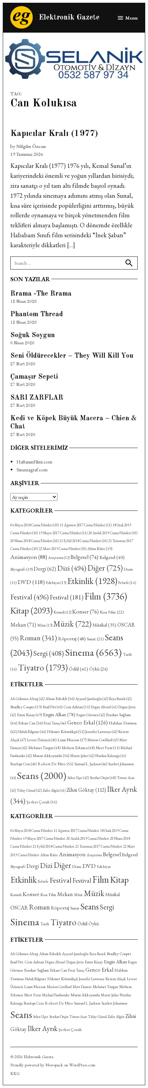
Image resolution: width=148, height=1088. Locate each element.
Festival (29, 597)
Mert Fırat (107, 748)
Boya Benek (120, 698)
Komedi (62, 612)
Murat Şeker (82, 755)
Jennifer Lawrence (101, 731)
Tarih (44, 924)
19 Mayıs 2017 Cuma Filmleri (63, 532)
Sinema (93, 652)
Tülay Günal (29, 790)
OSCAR (19, 907)
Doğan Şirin (75, 962)
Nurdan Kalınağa (110, 755)
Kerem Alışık (116, 978)
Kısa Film (112, 612)
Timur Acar (78, 1016)
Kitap (31, 610)
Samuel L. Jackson (90, 763)
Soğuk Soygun (32, 335)
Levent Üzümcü (41, 739)
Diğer (105, 568)
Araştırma (59, 557)
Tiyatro (43, 667)
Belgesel (84, 557)
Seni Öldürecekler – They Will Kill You (71, 356)
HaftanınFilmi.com (34, 461)
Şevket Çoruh (42, 802)
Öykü (98, 669)
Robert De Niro (55, 764)
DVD (31, 582)
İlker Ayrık (42, 1028)
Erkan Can (30, 723)
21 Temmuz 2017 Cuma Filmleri (98, 846)
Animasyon (28, 557)
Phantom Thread (36, 314)
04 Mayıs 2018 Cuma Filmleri (34, 525)
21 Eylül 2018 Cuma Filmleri (83, 540)
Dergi (45, 568)
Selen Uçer (78, 777)
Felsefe (127, 582)
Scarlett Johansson (114, 1003)
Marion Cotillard (102, 739)
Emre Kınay (29, 714)
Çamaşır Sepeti (34, 377)
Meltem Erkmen (78, 747)
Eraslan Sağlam (36, 970)
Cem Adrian (76, 707)
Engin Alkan (59, 714)
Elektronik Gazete (69, 17)
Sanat (95, 639)
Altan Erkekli (59, 698)
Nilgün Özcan (31, 146)
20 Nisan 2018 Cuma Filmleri (34, 540)
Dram (76, 866)
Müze (44, 625)
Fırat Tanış (55, 723)
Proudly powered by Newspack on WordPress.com (52, 1065)
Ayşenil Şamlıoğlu (91, 698)
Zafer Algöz (54, 790)
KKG (15, 1073)
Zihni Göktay (86, 789)
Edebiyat (56, 582)
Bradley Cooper (26, 707)
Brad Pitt (52, 707)
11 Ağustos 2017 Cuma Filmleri (86, 525)
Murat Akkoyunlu (51, 755)
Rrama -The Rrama (41, 293)
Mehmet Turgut (44, 747)
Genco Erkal (87, 722)
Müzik (72, 624)
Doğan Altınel (104, 707)
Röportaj (72, 638)
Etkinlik (92, 581)
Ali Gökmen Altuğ (27, 698)
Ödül (78, 668)
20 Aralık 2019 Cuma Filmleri (112, 532)
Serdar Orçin (103, 777)
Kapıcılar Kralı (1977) (54, 133)
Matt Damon (82, 986)
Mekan (23, 624)
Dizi (71, 568)
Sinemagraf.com (32, 469)
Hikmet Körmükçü (65, 731)
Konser (85, 611)
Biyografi (21, 569)
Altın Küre (99, 548)
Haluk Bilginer (32, 731)
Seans (41, 775)
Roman (38, 637)
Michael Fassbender (56, 995)
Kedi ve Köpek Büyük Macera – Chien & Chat (73, 422)
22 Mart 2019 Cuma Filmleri (62, 548)
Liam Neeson (71, 740)
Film (105, 596)
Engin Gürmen (90, 714)
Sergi (48, 653)
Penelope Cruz (23, 763)
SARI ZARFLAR (36, 397)
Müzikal (104, 625)
